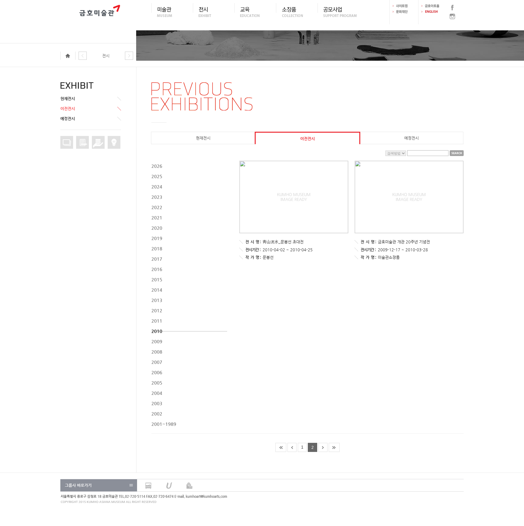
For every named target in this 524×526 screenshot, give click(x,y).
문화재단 (404, 12)
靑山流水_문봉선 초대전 (283, 241)
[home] (69, 56)
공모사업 (338, 11)
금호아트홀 (432, 6)
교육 (255, 11)
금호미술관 (99, 12)
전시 (213, 11)
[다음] (129, 56)
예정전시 (67, 118)
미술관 (172, 11)
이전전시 (67, 108)
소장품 (296, 11)
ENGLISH (432, 12)
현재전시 (67, 98)
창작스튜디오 (114, 142)
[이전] (83, 56)
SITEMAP (404, 6)
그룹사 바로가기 (78, 485)
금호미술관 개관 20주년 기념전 (404, 241)
